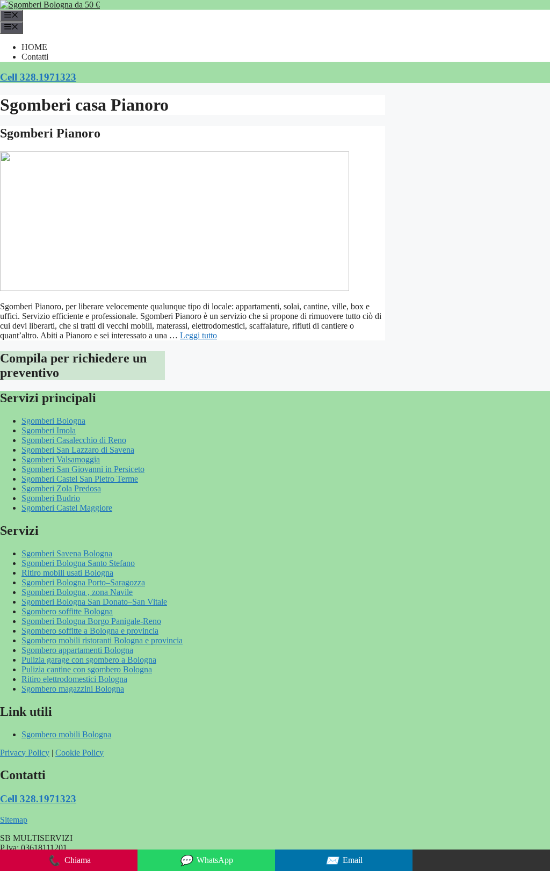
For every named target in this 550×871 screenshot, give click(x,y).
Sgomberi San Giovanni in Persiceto (82, 469)
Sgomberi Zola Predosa (61, 488)
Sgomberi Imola (48, 430)
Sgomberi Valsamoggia (60, 459)
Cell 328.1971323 (38, 77)
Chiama (69, 860)
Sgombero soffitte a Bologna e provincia (89, 630)
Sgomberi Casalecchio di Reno (73, 440)
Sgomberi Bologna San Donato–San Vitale (94, 601)
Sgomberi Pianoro (50, 133)
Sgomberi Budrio (50, 498)
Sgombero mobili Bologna (66, 734)
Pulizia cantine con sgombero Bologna (86, 669)
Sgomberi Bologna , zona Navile (77, 592)
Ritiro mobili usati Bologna (67, 572)
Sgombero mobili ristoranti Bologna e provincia (102, 640)
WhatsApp (206, 860)
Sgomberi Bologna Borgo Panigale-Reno (91, 621)
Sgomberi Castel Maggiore (66, 507)
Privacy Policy (24, 752)
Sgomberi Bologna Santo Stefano (78, 563)
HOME (34, 47)
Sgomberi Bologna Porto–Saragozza (83, 582)
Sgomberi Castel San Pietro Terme (79, 478)
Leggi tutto (198, 335)
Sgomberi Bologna (53, 420)
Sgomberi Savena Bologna (66, 553)
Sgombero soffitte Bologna (67, 611)
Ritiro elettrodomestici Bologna (74, 679)
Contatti (34, 56)
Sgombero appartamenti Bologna (77, 650)
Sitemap (13, 819)
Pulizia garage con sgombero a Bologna (88, 659)
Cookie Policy (79, 752)
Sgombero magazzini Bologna (72, 688)
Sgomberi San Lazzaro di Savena (77, 449)
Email (344, 860)
